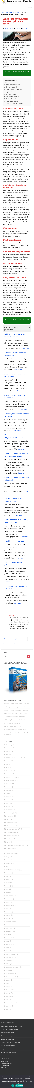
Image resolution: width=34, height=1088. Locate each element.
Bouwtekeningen (10, 780)
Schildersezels (9, 957)
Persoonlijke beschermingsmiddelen (16, 845)
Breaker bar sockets (12, 101)
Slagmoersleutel (11, 87)
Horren (8, 866)
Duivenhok (9, 803)
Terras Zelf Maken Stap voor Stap (12, 726)
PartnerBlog (9, 931)
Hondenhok (9, 863)
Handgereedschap (11, 832)
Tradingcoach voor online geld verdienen (11, 1026)
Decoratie (8, 796)
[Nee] (32, 1081)
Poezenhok (9, 938)
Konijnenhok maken (6, 1049)
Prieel (7, 947)
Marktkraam (9, 928)
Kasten (8, 886)
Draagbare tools (11, 826)
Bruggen (8, 787)
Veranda (8, 993)
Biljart (7, 767)
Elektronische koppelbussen (15, 99)
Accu (8, 819)
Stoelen (8, 980)
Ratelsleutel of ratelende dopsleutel (14, 91)
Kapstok (8, 879)
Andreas (18, 28)
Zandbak (8, 1009)
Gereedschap (9, 12)
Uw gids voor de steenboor (14, 541)
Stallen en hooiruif (10, 977)
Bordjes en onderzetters (12, 777)
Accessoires (16, 12)
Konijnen (8, 908)
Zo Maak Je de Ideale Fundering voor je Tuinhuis (16, 710)
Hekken (8, 860)
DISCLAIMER (4, 1062)
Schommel (9, 960)
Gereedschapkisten (11, 853)
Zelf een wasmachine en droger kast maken (15, 729)
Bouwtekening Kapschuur (7, 1039)
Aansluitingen (9, 745)
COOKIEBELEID (5, 1065)
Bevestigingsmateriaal (12, 822)
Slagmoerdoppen (11, 94)
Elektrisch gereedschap (13, 829)
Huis (7, 876)
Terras (8, 986)
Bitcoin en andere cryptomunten (9, 1036)
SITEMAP (3, 1067)
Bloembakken (9, 770)
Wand (7, 999)
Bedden (8, 761)
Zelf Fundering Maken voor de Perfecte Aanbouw (16, 720)
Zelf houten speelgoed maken (9, 1052)
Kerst (7, 889)
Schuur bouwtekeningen (12, 967)
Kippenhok (9, 899)
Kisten (7, 902)
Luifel (7, 925)
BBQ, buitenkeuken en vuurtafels (14, 758)
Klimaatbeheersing (12, 835)
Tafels (7, 983)
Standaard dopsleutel (13, 85)
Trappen (8, 990)
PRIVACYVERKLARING (6, 1063)
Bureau (8, 790)
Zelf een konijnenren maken (8, 1045)
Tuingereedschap (11, 848)
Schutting (8, 964)
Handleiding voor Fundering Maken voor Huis (15, 707)
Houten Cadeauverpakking (13, 869)
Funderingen (9, 809)
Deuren (8, 800)
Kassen (8, 882)
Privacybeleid (19, 1085)
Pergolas (8, 934)
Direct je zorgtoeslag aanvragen (9, 1029)
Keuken (8, 892)
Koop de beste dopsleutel (14, 104)
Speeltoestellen (10, 973)
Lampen (8, 918)
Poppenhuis (9, 944)
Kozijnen (8, 912)
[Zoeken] (28, 656)
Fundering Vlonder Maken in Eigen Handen (14, 716)
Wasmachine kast (10, 1003)
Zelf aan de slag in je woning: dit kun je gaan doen (16, 703)
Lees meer (25, 348)
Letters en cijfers (10, 921)
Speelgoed (9, 970)
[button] (17, 73)
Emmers (8, 806)
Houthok (8, 873)
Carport (8, 793)
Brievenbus (9, 783)
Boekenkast (9, 774)
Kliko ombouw (10, 905)
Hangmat (8, 856)
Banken (8, 751)
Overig (8, 842)
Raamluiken (9, 951)
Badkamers (9, 748)
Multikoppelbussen (12, 96)
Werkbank (8, 1006)
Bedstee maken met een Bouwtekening (11, 1042)
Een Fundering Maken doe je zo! (12, 723)
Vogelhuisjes (9, 996)
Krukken (8, 915)
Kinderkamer (9, 895)
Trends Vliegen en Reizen (7, 1032)
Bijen (7, 764)
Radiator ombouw (10, 954)
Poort (7, 941)
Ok (13, 1085)
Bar (7, 754)
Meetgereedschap (11, 839)
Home (2, 12)
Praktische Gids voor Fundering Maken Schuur (15, 713)
